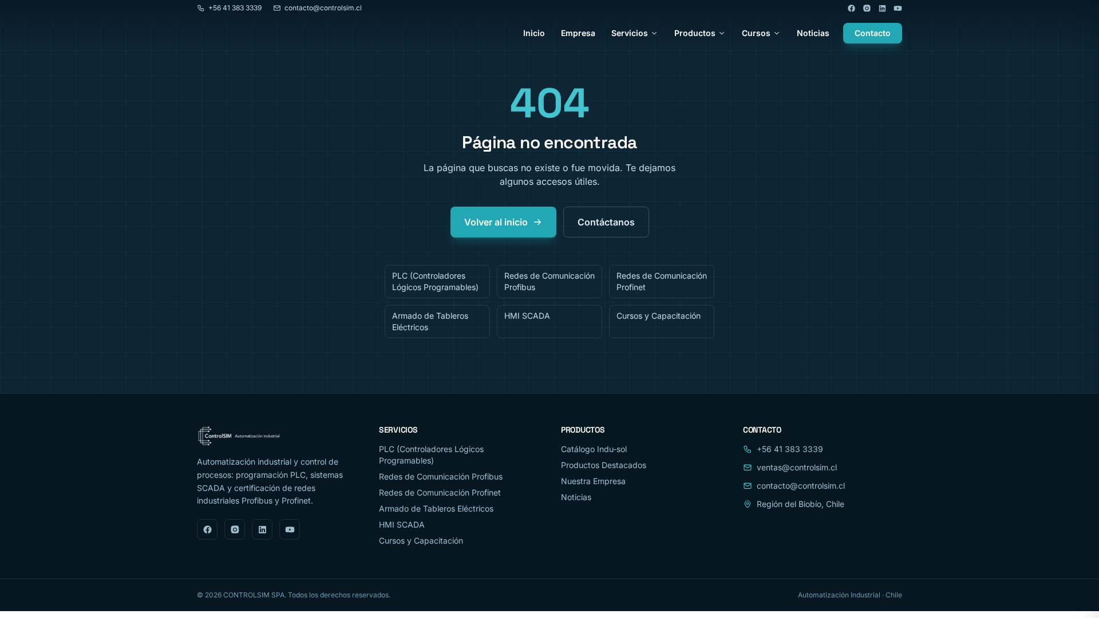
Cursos (756, 33)
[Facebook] (851, 8)
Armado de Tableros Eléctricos (430, 321)
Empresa (578, 33)
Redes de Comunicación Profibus (549, 281)
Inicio (534, 33)
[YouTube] (898, 8)
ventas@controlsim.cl (797, 467)
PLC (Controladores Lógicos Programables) (435, 281)
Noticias (813, 33)
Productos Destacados (603, 465)
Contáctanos (606, 222)
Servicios (629, 33)
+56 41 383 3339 (235, 7)
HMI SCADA (527, 315)
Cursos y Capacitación (658, 315)
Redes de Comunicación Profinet (661, 281)
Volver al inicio (496, 222)
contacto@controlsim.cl (323, 7)
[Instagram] (867, 8)
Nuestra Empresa (593, 481)
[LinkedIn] (882, 8)
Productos (694, 33)
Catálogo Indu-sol (594, 449)
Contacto (873, 33)
